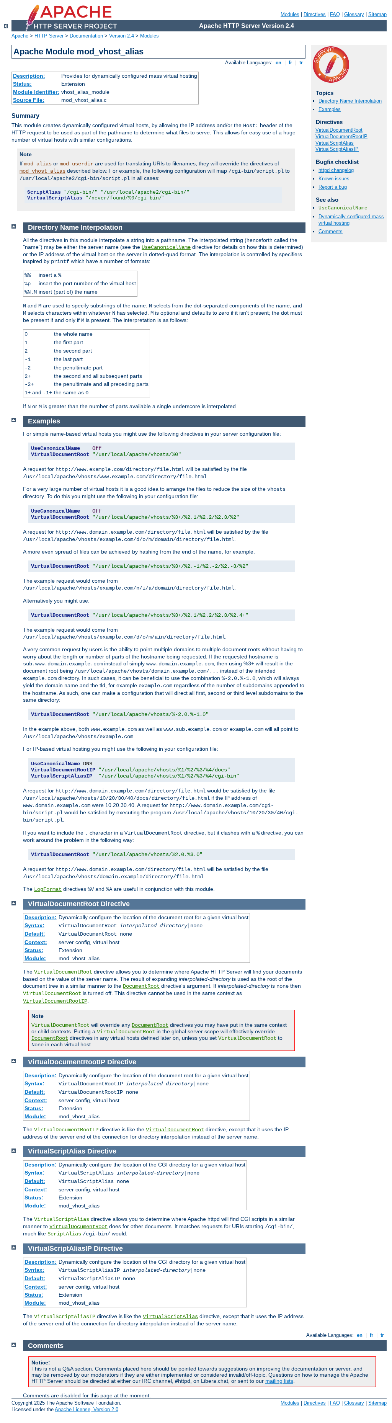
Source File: (28, 100)
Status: (22, 84)
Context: (35, 942)
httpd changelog (336, 170)
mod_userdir (76, 164)
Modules (290, 14)
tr (301, 62)
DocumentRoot (141, 986)
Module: (35, 958)
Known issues (334, 178)
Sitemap (377, 14)
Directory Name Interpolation (350, 101)
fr (290, 62)
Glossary (354, 14)
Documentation (86, 36)
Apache (19, 36)
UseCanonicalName (343, 208)
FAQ (335, 14)
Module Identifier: (36, 92)
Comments (330, 231)
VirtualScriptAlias (334, 143)
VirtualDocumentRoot (339, 130)
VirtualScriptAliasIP (337, 149)
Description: (29, 76)
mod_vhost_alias (42, 171)
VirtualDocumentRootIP (341, 136)
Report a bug (332, 187)
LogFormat (48, 889)
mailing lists (279, 1381)
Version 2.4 (121, 36)
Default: (34, 934)
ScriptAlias (64, 1234)
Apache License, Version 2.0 (86, 1409)
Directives (315, 14)
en (278, 62)
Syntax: (34, 925)
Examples (329, 109)
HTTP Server (49, 36)
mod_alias (38, 164)
